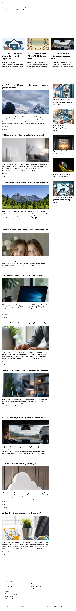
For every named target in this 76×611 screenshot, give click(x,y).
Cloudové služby (7, 7)
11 (36, 565)
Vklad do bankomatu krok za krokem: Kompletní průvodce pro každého (62, 102)
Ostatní (47, 7)
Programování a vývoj (56, 7)
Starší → (46, 565)
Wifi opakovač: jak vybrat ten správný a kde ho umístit (23, 135)
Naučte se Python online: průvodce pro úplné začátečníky (24, 323)
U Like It (5, 3)
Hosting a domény (19, 7)
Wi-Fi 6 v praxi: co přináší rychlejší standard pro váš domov (25, 370)
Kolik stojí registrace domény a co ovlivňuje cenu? (21, 513)
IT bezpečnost (29, 7)
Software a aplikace (21, 10)
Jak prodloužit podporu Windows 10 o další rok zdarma (23, 276)
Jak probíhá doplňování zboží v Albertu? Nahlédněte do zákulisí (38, 56)
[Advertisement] (38, 22)
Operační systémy (39, 7)
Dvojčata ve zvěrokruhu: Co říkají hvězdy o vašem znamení (25, 230)
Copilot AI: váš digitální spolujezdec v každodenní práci (60, 56)
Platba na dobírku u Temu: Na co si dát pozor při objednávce (12, 56)
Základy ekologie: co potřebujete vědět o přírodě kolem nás (25, 182)
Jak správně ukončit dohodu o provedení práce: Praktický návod (62, 199)
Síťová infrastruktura (8, 10)
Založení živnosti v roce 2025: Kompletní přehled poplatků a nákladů (62, 127)
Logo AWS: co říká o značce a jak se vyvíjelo (19, 464)
